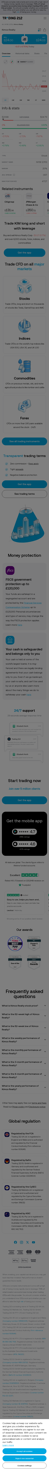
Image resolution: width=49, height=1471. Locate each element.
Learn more (8, 1445)
